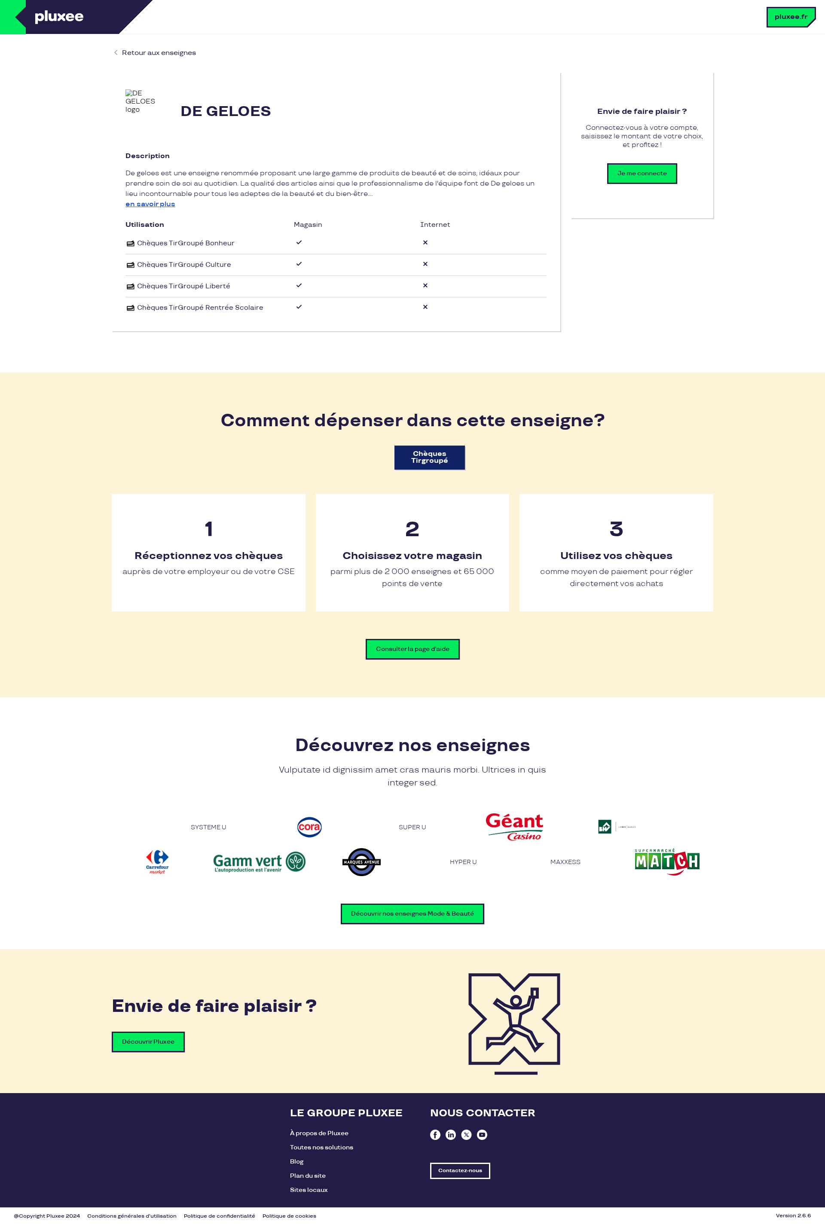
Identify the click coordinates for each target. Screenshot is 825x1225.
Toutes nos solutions (321, 1147)
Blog (296, 1161)
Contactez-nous (460, 1170)
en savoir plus (150, 204)
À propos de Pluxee (319, 1133)
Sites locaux (309, 1190)
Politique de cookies (289, 1216)
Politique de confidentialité (219, 1216)
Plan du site (308, 1175)
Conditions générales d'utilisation (132, 1216)
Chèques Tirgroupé (429, 457)
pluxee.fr (791, 17)
